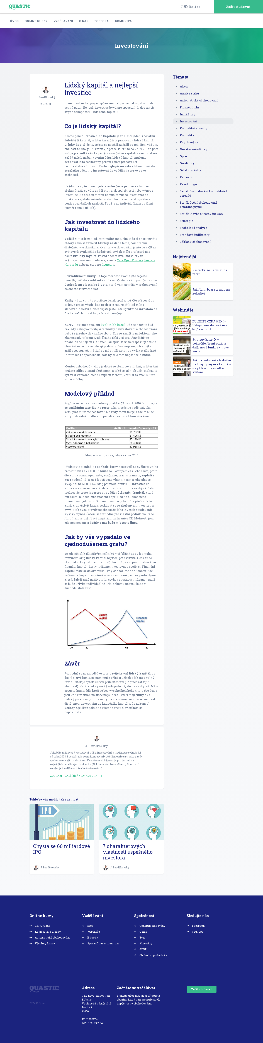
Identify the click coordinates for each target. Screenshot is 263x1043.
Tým (142, 937)
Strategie (186, 221)
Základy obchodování (195, 242)
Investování (188, 121)
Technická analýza (193, 228)
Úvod (14, 21)
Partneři (186, 177)
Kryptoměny (189, 142)
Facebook (198, 925)
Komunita (123, 21)
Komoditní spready (193, 128)
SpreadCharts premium (103, 943)
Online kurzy (36, 21)
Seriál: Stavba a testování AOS (201, 214)
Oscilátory (187, 163)
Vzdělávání (63, 21)
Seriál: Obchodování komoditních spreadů (204, 193)
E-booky (92, 937)
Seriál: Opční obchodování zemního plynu (198, 205)
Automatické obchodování (199, 100)
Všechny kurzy (45, 943)
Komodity (187, 135)
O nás (83, 21)
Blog (90, 925)
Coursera (108, 264)
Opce (183, 156)
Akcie (184, 86)
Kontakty (146, 943)
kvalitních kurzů (113, 325)
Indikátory (187, 114)
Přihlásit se (190, 6)
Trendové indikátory (195, 235)
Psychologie (189, 184)
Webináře (93, 931)
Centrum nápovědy (152, 925)
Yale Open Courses (130, 260)
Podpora (101, 21)
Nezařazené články (193, 149)
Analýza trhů (189, 93)
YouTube (197, 931)
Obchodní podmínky (153, 955)
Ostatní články (190, 170)
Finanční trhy (190, 107)
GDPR (143, 949)
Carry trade (42, 925)
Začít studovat (238, 6)
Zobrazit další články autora (74, 776)
